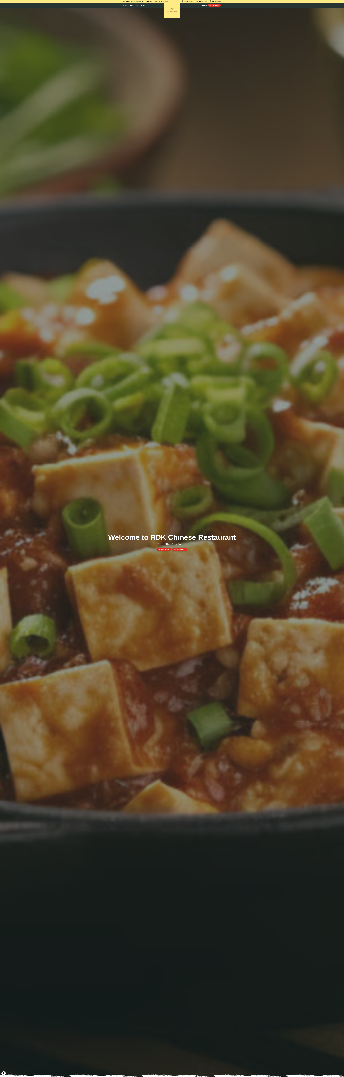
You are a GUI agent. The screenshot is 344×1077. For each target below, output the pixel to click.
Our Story (134, 5)
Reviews (204, 5)
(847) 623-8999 (216, 1)
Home (125, 5)
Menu (143, 5)
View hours (162, 1)
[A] (3, 1073)
